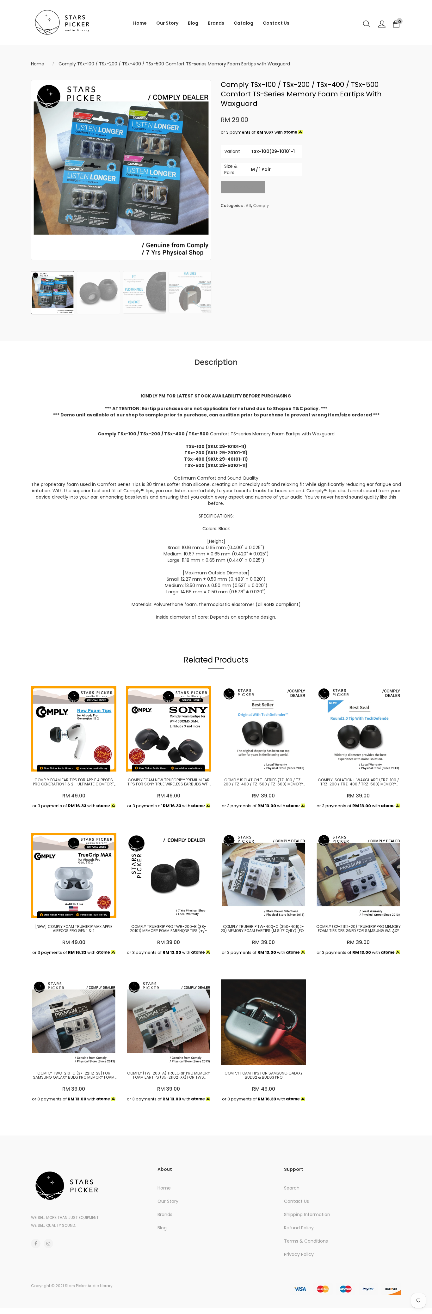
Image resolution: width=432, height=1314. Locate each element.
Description (216, 362)
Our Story (167, 23)
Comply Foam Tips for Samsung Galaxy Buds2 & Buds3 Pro (264, 1075)
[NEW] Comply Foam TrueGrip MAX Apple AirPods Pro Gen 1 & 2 (73, 928)
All (248, 205)
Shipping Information (307, 1214)
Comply (261, 205)
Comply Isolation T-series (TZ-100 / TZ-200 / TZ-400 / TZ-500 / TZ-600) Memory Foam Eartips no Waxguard (263, 782)
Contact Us (276, 23)
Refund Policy (299, 1228)
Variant (232, 151)
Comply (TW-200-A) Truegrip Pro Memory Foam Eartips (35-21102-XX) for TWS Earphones (168, 1075)
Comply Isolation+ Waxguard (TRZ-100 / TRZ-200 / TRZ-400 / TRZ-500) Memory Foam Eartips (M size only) (358, 782)
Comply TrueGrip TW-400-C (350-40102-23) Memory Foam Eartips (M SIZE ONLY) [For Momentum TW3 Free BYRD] (263, 928)
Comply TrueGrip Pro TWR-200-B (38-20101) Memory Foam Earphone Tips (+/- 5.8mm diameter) (168, 928)
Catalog (243, 23)
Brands (216, 23)
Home (140, 23)
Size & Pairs (231, 169)
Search (291, 1188)
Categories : (233, 205)
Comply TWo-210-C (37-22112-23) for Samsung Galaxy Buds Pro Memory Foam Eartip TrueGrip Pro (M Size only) (73, 1075)
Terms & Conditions (306, 1241)
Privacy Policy (299, 1254)
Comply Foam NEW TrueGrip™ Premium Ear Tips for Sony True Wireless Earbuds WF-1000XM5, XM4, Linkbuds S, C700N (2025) (168, 782)
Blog (193, 23)
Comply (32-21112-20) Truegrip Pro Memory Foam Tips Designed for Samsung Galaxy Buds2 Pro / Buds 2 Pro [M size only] (358, 928)
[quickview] (72, 764)
